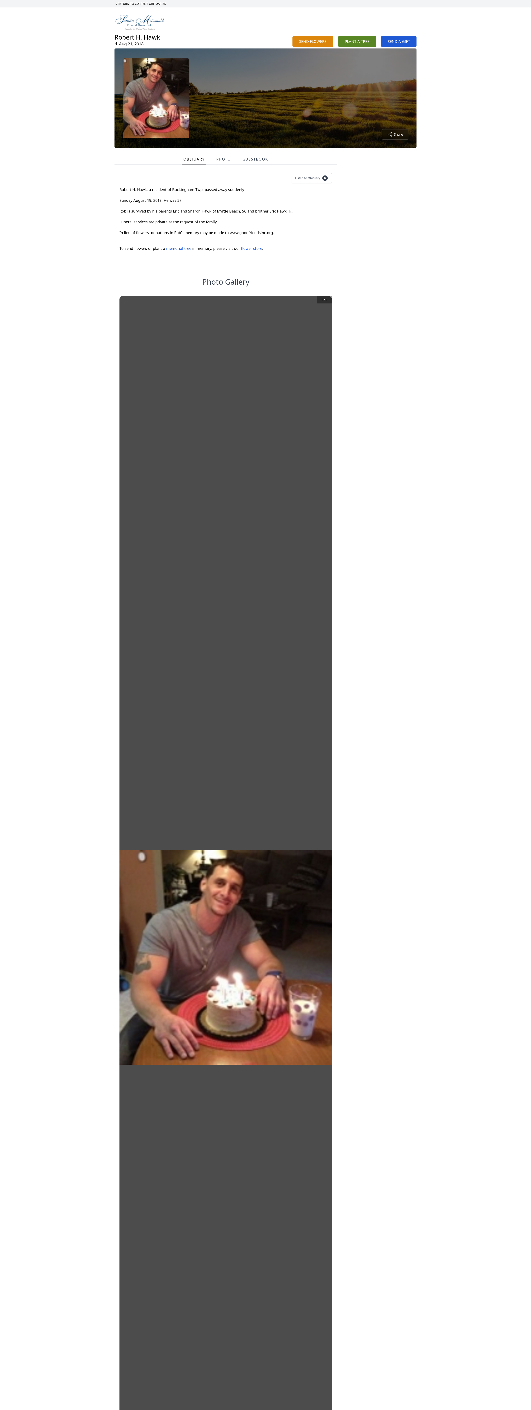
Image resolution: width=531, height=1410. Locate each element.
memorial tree (178, 248)
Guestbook (255, 159)
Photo (223, 159)
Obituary (194, 159)
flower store (251, 248)
